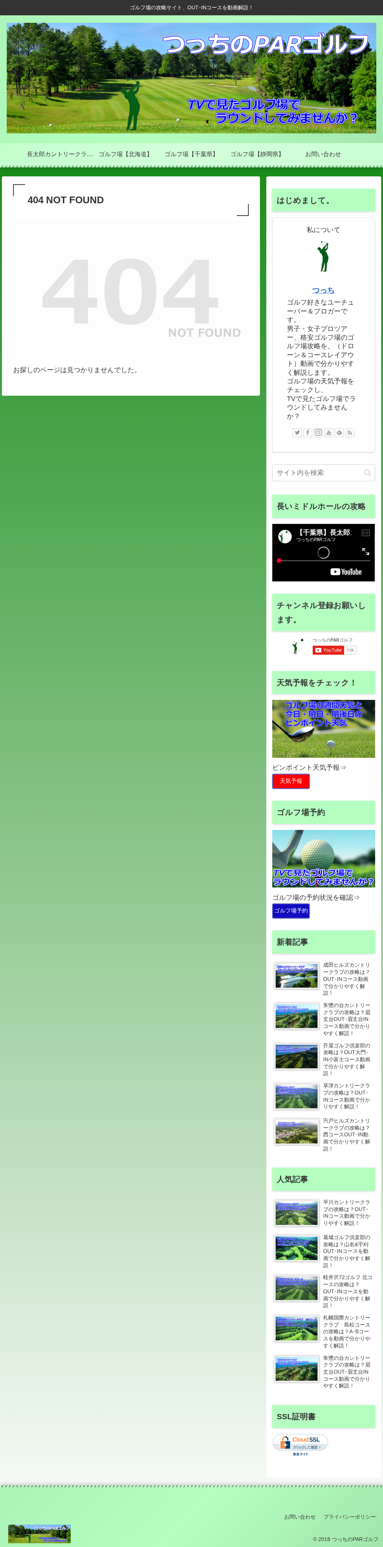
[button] (367, 473)
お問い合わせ (300, 1517)
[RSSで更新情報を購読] (349, 432)
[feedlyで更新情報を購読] (339, 432)
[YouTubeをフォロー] (328, 432)
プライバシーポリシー (350, 1517)
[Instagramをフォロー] (318, 432)
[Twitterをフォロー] (297, 432)
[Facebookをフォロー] (307, 432)
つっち (323, 290)
